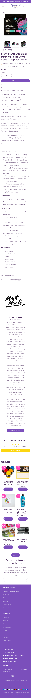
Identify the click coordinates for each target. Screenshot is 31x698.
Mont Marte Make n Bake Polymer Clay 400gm (22, 482)
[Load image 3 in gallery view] (23, 44)
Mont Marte (6, 50)
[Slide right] (29, 44)
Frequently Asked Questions (11, 591)
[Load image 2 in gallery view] (15, 44)
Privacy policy (26, 692)
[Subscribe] (26, 580)
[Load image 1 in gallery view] (7, 44)
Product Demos (7, 644)
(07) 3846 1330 (8, 676)
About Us (5, 620)
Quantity (3, 72)
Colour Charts (7, 627)
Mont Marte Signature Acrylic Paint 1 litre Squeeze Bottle (22, 512)
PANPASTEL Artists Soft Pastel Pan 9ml (8, 540)
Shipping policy (15, 694)
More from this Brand (15, 430)
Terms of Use (6, 608)
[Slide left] (1, 44)
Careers (5, 624)
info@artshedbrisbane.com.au (15, 680)
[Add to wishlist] (1, 84)
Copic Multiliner (22, 539)
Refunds (5, 597)
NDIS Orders (6, 594)
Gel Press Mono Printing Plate (7, 510)
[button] (3, 6)
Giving (5, 630)
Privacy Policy (7, 604)
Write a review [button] (15, 450)
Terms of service (6, 694)
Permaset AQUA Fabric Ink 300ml (8, 481)
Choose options (8, 489)
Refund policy (18, 692)
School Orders (7, 640)
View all (15, 555)
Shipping (5, 601)
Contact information (25, 694)
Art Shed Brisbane (9, 692)
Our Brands (6, 637)
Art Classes (6, 617)
